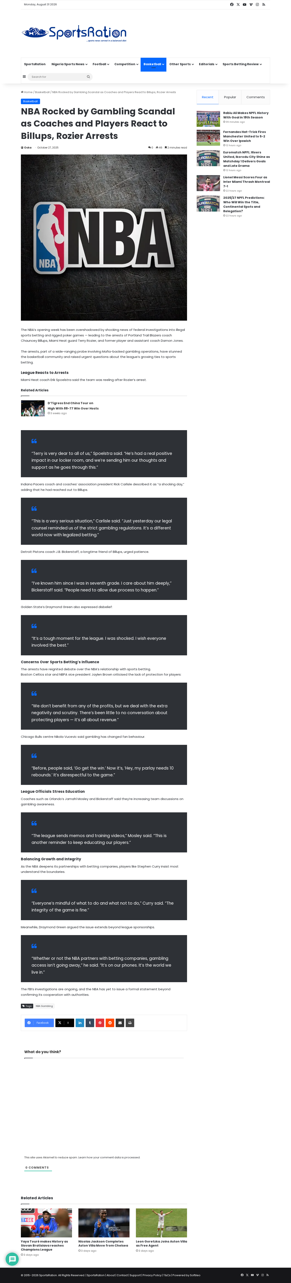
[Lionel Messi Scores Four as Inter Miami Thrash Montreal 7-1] (208, 183)
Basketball (152, 64)
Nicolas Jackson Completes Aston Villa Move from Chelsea (103, 1243)
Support (135, 1275)
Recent (207, 97)
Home (28, 92)
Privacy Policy (152, 1275)
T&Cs (167, 1275)
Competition (124, 64)
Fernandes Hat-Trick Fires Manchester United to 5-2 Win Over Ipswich (244, 136)
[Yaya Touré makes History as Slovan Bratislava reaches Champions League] (46, 1222)
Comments (255, 97)
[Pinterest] (100, 1023)
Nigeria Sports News (68, 64)
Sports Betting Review (241, 64)
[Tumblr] (90, 1023)
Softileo (195, 1275)
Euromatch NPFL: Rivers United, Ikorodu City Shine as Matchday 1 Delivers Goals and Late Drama (246, 159)
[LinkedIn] (80, 1023)
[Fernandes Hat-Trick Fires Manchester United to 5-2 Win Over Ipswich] (208, 138)
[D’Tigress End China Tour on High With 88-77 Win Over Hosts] (33, 408)
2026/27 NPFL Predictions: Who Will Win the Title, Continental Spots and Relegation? (244, 204)
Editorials (206, 64)
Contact (122, 1275)
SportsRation (35, 64)
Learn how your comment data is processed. (109, 1157)
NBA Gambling (44, 1006)
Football (99, 64)
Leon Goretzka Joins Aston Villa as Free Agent (161, 1243)
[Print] (130, 1023)
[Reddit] (110, 1023)
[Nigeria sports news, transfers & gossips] (74, 33)
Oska (28, 147)
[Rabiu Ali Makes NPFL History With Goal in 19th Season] (208, 119)
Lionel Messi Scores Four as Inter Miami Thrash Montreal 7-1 (246, 181)
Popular (230, 97)
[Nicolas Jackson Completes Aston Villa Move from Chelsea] (104, 1222)
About (111, 1275)
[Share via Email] (120, 1023)
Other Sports (180, 64)
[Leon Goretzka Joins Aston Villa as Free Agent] (161, 1222)
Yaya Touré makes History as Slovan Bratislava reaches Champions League (44, 1245)
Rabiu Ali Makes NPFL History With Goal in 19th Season (246, 115)
